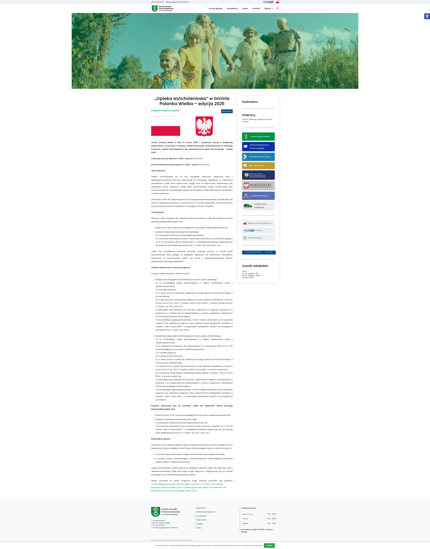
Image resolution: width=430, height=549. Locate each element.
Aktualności (201, 508)
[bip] (277, 2)
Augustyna (261, 119)
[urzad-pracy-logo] (247, 206)
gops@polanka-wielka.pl (167, 528)
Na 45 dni (269, 252)
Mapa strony (201, 520)
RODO (199, 528)
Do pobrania (201, 516)
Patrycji (269, 119)
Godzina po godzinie (253, 252)
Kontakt (200, 524)
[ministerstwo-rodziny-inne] (254, 175)
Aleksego (252, 119)
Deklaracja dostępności (206, 512)
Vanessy (245, 121)
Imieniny (245, 119)
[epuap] (267, 2)
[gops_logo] (162, 8)
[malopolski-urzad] (258, 185)
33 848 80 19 (160, 525)
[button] (427, 16)
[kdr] (246, 196)
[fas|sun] (245, 166)
